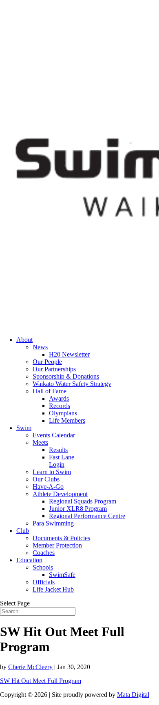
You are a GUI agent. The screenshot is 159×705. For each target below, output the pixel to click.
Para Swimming (53, 523)
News (40, 347)
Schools (43, 567)
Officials (44, 582)
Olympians (63, 413)
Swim (23, 427)
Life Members (67, 420)
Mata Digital (133, 694)
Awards (59, 398)
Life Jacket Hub (53, 589)
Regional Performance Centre (87, 515)
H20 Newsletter (69, 354)
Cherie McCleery (30, 666)
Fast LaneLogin (61, 461)
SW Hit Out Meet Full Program (40, 680)
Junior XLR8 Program (78, 508)
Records (59, 405)
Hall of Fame (49, 391)
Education (29, 559)
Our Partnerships (54, 369)
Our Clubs (46, 479)
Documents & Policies (61, 537)
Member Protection (57, 545)
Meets (40, 442)
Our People (47, 361)
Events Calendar (54, 435)
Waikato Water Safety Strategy (72, 383)
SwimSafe (62, 574)
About (24, 339)
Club (22, 530)
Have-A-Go (48, 486)
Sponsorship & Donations (66, 376)
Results (58, 449)
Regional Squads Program (82, 501)
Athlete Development (60, 493)
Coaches (44, 552)
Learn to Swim (52, 471)
